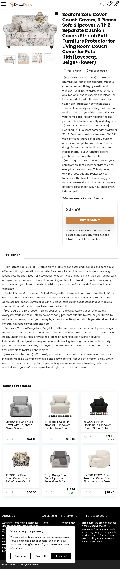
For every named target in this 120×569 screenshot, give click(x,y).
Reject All (41, 556)
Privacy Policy (68, 522)
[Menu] (4, 4)
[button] (56, 13)
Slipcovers (98, 198)
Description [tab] (13, 254)
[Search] (102, 4)
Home (45, 522)
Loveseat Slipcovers (83, 198)
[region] (40, 544)
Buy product (90, 220)
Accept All (61, 556)
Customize (21, 556)
